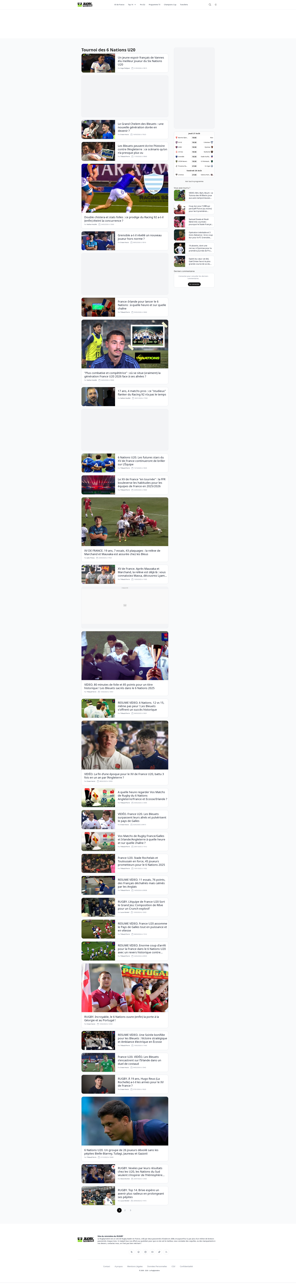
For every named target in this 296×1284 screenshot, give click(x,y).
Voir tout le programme (194, 181)
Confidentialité (186, 1266)
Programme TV (154, 4)
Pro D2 (142, 4)
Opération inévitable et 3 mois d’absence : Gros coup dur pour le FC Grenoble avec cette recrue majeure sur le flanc (201, 235)
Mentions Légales (135, 1266)
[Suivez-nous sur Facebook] (138, 1252)
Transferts (184, 4)
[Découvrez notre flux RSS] (166, 1252)
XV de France (119, 4)
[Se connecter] (215, 4)
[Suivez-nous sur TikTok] (159, 1252)
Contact (106, 1266)
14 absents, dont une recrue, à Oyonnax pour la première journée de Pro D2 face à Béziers (200, 248)
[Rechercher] (210, 4)
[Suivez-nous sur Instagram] (145, 1252)
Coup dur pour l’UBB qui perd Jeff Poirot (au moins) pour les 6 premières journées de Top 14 (200, 208)
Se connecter (194, 284)
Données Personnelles (157, 1266)
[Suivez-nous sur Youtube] (152, 1252)
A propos (119, 1266)
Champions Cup (170, 4)
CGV (173, 1266)
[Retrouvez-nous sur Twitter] (131, 1252)
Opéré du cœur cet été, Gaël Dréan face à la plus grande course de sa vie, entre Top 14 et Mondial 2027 (199, 261)
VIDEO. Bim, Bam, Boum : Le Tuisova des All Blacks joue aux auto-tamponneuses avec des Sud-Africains (201, 195)
